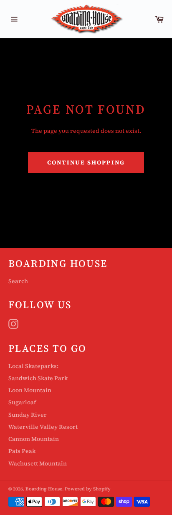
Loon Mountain (29, 390)
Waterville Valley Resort (43, 427)
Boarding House (43, 488)
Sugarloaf (22, 402)
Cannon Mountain (33, 439)
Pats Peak (21, 451)
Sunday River (27, 415)
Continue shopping (86, 162)
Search (18, 281)
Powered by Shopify (88, 488)
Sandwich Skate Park (38, 378)
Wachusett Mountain (37, 463)
